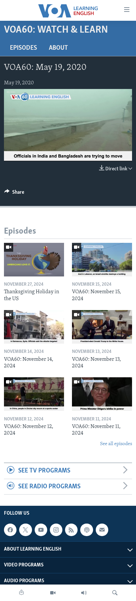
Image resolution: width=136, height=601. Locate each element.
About (58, 48)
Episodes (23, 48)
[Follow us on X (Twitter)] (25, 530)
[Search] (115, 593)
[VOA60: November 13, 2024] (102, 327)
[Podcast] (86, 530)
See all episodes (116, 444)
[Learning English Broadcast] (84, 593)
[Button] (14, 193)
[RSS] (71, 530)
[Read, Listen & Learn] (21, 593)
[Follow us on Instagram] (56, 530)
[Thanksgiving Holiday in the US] (34, 259)
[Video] (53, 593)
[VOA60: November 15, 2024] (102, 259)
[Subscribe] (102, 530)
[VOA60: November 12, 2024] (34, 394)
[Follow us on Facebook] (10, 530)
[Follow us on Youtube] (41, 530)
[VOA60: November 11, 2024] (102, 394)
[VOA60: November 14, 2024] (34, 327)
